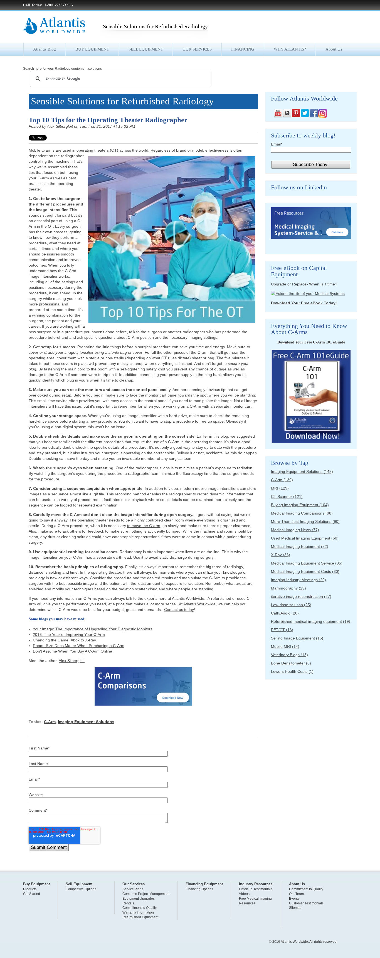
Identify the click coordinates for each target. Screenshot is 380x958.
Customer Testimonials (306, 903)
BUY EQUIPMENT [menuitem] (92, 49)
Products (29, 889)
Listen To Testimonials (255, 889)
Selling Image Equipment (297, 638)
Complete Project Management (145, 894)
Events (294, 899)
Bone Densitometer (291, 663)
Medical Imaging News (295, 530)
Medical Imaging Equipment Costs (305, 571)
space (53, 421)
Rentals (128, 903)
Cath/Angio (285, 613)
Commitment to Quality (139, 908)
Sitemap (295, 908)
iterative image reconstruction (301, 596)
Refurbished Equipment (140, 917)
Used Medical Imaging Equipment (305, 538)
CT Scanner (287, 496)
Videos (244, 894)
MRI (280, 488)
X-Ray (280, 555)
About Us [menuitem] (333, 49)
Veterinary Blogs (289, 655)
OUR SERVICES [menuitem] (197, 49)
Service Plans (132, 889)
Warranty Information (138, 912)
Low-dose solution (291, 605)
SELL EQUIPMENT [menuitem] (146, 49)
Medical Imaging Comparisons (302, 513)
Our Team (296, 894)
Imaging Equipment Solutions (86, 721)
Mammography (288, 588)
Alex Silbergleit (60, 126)
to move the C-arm (143, 525)
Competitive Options (81, 889)
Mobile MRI (285, 646)
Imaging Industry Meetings (298, 580)
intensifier (49, 276)
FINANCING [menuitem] (242, 49)
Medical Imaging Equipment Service (306, 563)
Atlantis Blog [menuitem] (44, 49)
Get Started (31, 894)
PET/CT (282, 630)
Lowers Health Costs (292, 671)
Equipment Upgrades (138, 899)
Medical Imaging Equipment (299, 546)
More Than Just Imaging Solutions (305, 521)
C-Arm (43, 178)
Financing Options (199, 889)
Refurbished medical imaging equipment (310, 621)
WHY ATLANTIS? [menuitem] (290, 49)
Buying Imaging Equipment (300, 505)
